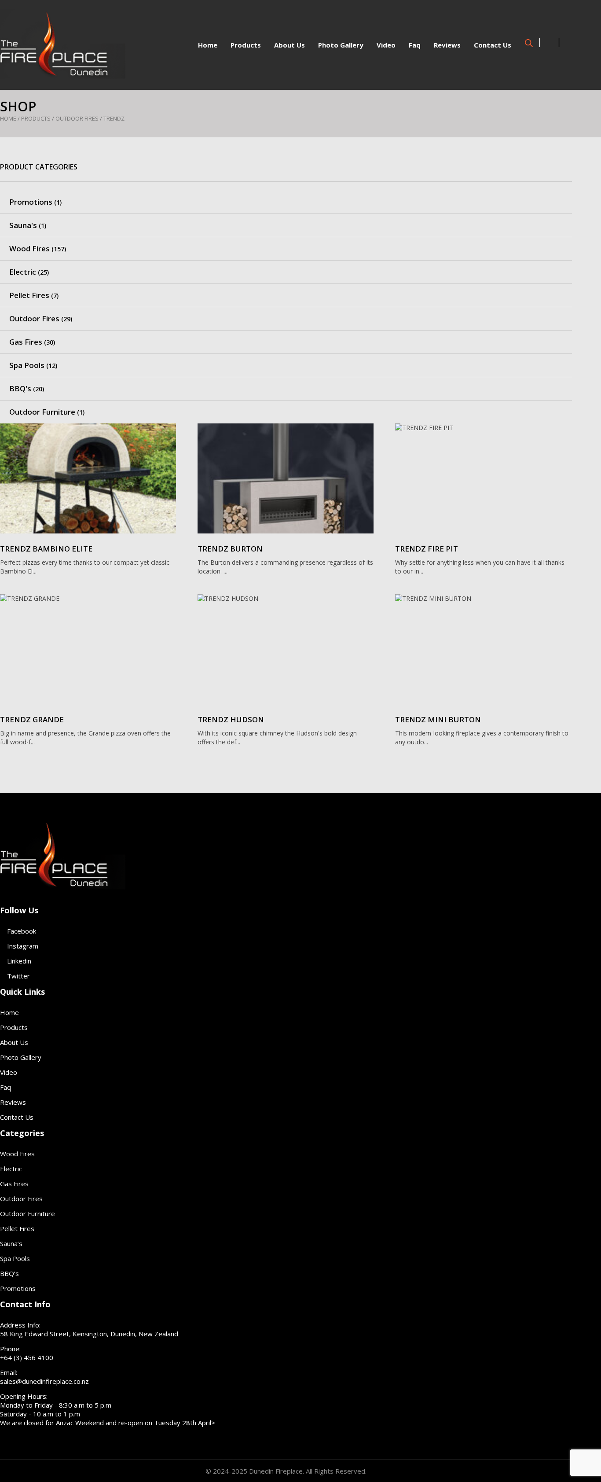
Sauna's (23, 225)
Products (246, 44)
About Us (289, 44)
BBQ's (20, 388)
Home (207, 44)
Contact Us (492, 44)
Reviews (447, 44)
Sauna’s (11, 1243)
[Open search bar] (528, 42)
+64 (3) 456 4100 (26, 1357)
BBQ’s (9, 1273)
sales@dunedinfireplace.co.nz (44, 1381)
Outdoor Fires (77, 118)
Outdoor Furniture (42, 412)
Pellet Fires (29, 295)
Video (386, 44)
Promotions (30, 202)
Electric (22, 272)
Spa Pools (26, 365)
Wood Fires (29, 248)
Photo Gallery (340, 44)
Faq (415, 44)
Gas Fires (25, 342)
